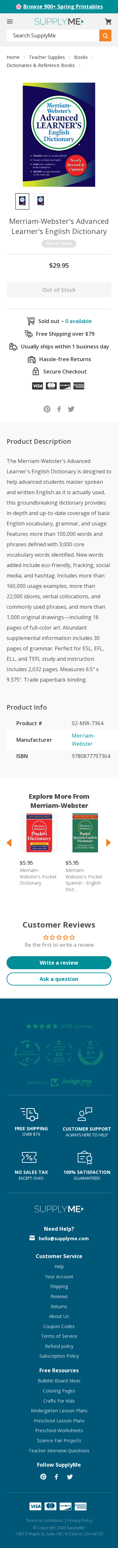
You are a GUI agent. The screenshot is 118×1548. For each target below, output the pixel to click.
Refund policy (59, 1346)
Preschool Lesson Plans (59, 1421)
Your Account (59, 1276)
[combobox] (53, 36)
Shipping (59, 1286)
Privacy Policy (80, 1520)
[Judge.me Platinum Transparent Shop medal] (48, 1053)
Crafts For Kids (59, 1401)
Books (81, 57)
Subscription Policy (59, 1356)
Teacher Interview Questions (59, 1450)
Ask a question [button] (59, 979)
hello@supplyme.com (64, 1238)
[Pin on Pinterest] (47, 409)
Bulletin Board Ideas (59, 1381)
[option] (22, 201)
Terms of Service (59, 1336)
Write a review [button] (59, 962)
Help (59, 1266)
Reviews (59, 1296)
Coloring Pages (59, 1391)
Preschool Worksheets (59, 1430)
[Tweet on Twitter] (71, 409)
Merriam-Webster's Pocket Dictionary (38, 876)
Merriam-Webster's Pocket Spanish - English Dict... (84, 879)
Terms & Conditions (44, 1520)
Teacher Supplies (47, 57)
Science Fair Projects (59, 1440)
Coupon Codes (59, 1326)
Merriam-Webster (83, 740)
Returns (59, 1306)
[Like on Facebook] (59, 409)
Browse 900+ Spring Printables (63, 6)
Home (13, 57)
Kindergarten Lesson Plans (59, 1410)
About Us (59, 1316)
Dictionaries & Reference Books (41, 65)
